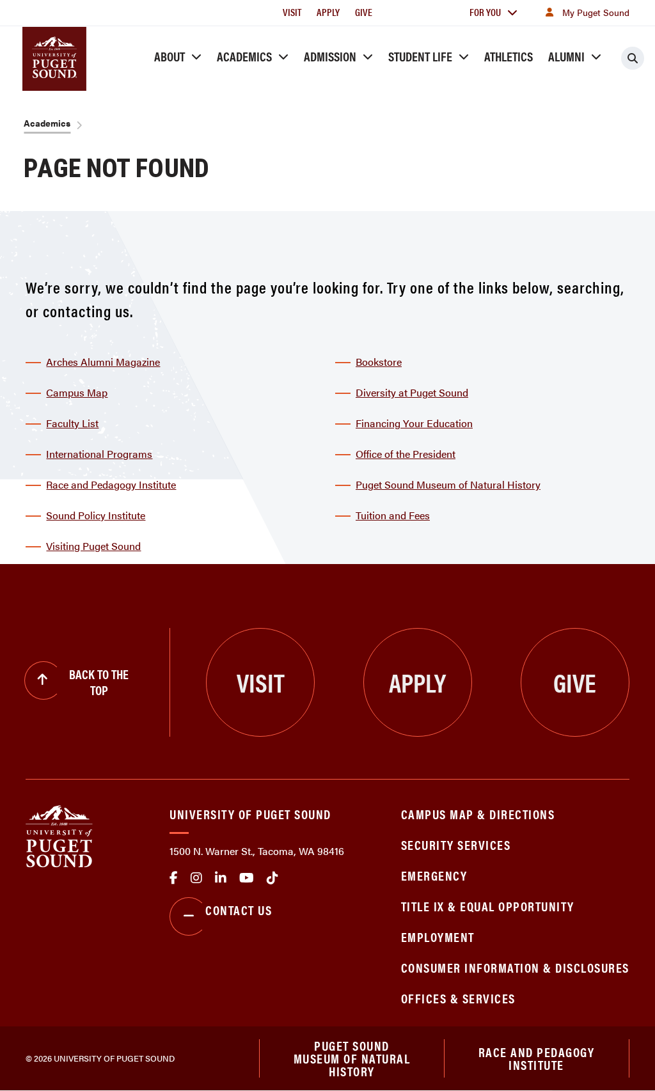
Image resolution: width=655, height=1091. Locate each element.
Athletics (508, 56)
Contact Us (238, 909)
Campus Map (76, 392)
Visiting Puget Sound (93, 545)
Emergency (434, 875)
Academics (244, 56)
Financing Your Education (414, 423)
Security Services (456, 844)
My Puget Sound (595, 12)
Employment (438, 936)
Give (363, 11)
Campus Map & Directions (478, 814)
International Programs (99, 453)
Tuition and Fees (393, 515)
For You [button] (485, 11)
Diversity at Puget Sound (412, 392)
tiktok (272, 878)
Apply (328, 11)
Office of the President (405, 453)
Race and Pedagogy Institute (111, 484)
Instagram (196, 878)
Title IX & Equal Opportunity (487, 906)
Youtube (246, 878)
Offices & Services (458, 998)
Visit (292, 11)
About (169, 56)
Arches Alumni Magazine (103, 361)
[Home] (59, 835)
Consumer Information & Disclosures (515, 967)
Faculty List (72, 423)
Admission (330, 56)
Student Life (420, 56)
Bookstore (379, 361)
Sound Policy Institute (95, 515)
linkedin (220, 878)
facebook (174, 878)
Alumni (566, 56)
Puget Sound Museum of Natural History (448, 484)
